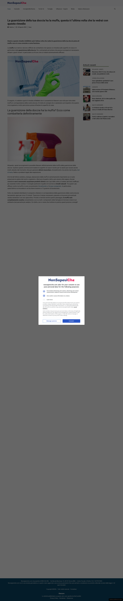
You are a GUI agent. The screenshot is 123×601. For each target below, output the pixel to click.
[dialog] (61, 300)
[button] (61, 299)
